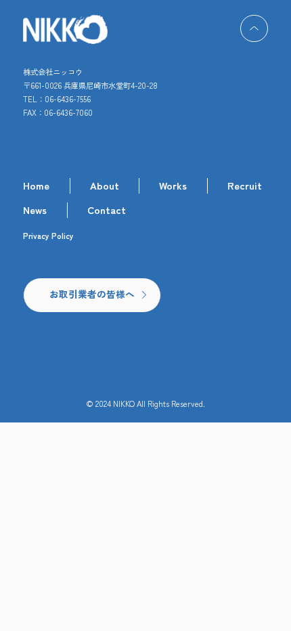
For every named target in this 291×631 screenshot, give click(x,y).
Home (36, 185)
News (35, 209)
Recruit (244, 185)
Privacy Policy (48, 236)
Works (173, 185)
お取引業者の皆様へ (92, 294)
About (104, 185)
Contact (106, 209)
